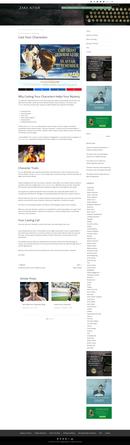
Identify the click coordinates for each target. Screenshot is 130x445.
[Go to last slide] (22, 300)
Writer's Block (91, 340)
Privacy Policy (64, 442)
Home (64, 8)
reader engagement (93, 272)
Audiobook (90, 187)
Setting (89, 287)
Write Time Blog (91, 39)
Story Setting (91, 302)
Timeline (90, 331)
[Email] (103, 1)
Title (88, 333)
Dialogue (90, 219)
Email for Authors (92, 224)
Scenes (89, 282)
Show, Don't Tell (92, 289)
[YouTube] (100, 1)
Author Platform (92, 197)
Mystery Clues (91, 238)
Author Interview (92, 192)
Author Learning (92, 195)
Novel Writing (91, 260)
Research (90, 277)
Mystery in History (92, 35)
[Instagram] (97, 1)
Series (89, 285)
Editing (89, 221)
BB (107, 2)
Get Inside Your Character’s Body (33, 304)
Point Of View (91, 265)
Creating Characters (27, 29)
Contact (108, 8)
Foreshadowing (92, 229)
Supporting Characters (94, 314)
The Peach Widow (92, 321)
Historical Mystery (92, 231)
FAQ (87, 48)
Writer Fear (90, 338)
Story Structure (91, 306)
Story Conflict (91, 292)
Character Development (94, 214)
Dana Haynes (31, 126)
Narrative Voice (92, 253)
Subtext (89, 311)
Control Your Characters (62, 304)
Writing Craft (91, 345)
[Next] (77, 300)
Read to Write (77, 266)
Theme (89, 326)
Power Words (91, 268)
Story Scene (90, 299)
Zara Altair (22, 41)
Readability (90, 270)
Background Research (94, 204)
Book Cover (90, 209)
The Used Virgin (92, 323)
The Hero (90, 319)
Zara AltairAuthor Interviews (87, 433)
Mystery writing (92, 248)
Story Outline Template (94, 297)
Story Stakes (91, 304)
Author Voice (91, 200)
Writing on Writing (92, 43)
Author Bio (90, 190)
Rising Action (91, 280)
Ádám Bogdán (33, 137)
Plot (88, 263)
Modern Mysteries (87, 8)
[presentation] (34, 291)
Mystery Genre (91, 243)
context (20, 105)
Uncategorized (35, 33)
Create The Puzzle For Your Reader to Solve (31, 266)
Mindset (89, 236)
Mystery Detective (92, 241)
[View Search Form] (112, 1)
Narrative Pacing (92, 251)
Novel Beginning (92, 255)
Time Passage (91, 328)
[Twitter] (94, 1)
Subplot (89, 309)
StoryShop (51, 185)
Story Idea (90, 294)
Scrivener (43, 185)
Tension (89, 316)
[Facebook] (91, 1)
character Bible (39, 174)
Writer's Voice (91, 343)
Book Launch (91, 212)
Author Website (92, 202)
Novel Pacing (91, 258)
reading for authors (93, 275)
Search (88, 134)
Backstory (90, 207)
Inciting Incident (92, 234)
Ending (89, 226)
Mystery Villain (91, 246)
